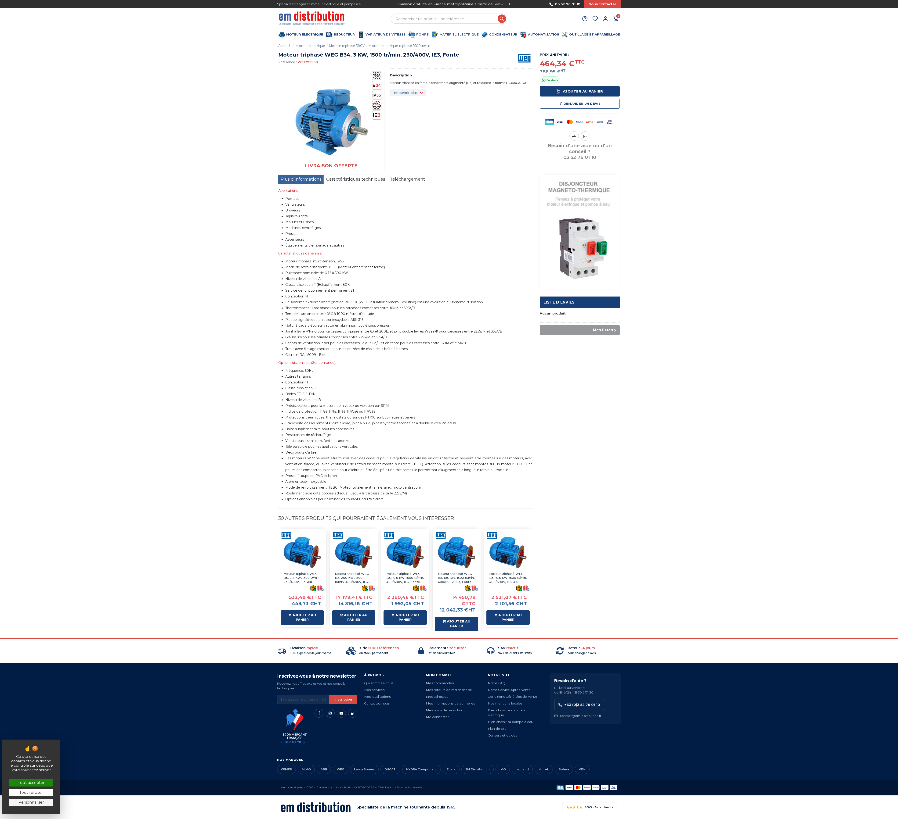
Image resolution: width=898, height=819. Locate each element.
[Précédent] (386, 4)
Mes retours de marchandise (449, 690)
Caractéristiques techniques (355, 179)
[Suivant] (522, 4)
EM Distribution (477, 769)
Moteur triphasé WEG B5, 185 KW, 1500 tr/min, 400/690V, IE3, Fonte (456, 578)
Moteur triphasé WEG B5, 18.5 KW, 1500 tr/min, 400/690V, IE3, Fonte (405, 578)
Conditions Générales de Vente (512, 696)
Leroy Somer (364, 769)
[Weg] (524, 58)
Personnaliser (31, 802)
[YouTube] (341, 713)
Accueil (284, 46)
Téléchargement (407, 179)
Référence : (287, 62)
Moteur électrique (310, 46)
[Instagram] (330, 713)
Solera (564, 769)
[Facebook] (319, 713)
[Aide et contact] (585, 19)
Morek (544, 769)
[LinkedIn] (352, 713)
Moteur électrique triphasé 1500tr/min (399, 46)
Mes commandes (440, 683)
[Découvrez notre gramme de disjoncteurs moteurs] (580, 232)
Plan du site (324, 787)
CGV (309, 787)
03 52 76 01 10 (567, 4)
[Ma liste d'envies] (595, 19)
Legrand (522, 769)
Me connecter (437, 717)
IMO (503, 769)
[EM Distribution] (312, 19)
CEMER (286, 769)
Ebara (451, 769)
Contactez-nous (377, 703)
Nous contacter (602, 4)
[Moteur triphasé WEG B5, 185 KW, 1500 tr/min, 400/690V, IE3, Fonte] (456, 552)
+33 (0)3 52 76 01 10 (582, 704)
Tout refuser (31, 792)
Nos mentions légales (505, 703)
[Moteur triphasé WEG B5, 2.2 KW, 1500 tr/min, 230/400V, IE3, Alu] (302, 552)
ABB (324, 769)
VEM (582, 769)
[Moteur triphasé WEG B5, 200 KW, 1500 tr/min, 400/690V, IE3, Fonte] (353, 552)
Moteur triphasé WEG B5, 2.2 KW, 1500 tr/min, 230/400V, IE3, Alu (301, 578)
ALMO (306, 769)
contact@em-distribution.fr (580, 716)
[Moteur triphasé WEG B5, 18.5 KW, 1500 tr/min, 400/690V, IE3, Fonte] (405, 552)
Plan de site (497, 728)
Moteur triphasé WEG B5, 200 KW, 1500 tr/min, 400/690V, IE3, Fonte (352, 578)
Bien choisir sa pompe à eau (510, 722)
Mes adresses (437, 696)
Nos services (374, 690)
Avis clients (343, 787)
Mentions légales (292, 787)
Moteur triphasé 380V (347, 46)
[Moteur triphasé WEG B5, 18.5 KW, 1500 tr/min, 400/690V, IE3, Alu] (508, 552)
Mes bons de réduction (444, 710)
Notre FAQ (496, 683)
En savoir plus (406, 93)
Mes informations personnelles (450, 703)
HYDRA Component (421, 769)
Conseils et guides (502, 735)
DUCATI (390, 769)
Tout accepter (31, 782)
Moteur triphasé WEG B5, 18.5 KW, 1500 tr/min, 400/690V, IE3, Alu (508, 578)
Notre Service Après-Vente (509, 690)
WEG (340, 769)
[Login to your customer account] (605, 19)
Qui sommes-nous (378, 683)
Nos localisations (377, 696)
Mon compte (439, 675)
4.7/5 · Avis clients (589, 807)
